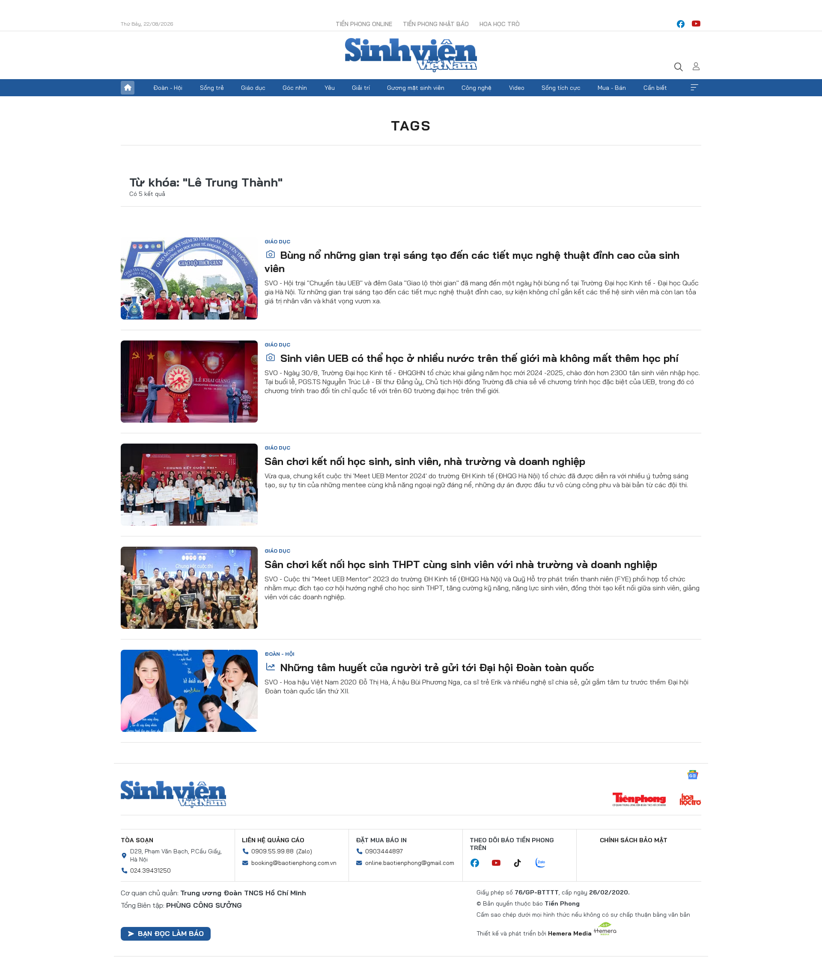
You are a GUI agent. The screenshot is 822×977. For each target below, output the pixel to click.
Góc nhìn (295, 88)
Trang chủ (127, 88)
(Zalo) (304, 851)
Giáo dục (253, 88)
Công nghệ (476, 88)
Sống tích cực (561, 88)
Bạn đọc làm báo (171, 933)
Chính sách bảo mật (633, 840)
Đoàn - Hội (167, 88)
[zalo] (545, 863)
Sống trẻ (212, 88)
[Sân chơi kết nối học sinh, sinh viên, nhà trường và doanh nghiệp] (189, 485)
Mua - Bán (612, 88)
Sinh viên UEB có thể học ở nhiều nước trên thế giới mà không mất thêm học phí (478, 358)
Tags (411, 125)
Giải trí (361, 88)
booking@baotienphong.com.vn (294, 863)
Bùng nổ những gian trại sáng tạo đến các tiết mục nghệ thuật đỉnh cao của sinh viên (472, 262)
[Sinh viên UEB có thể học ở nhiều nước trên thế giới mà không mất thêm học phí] (189, 381)
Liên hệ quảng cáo (273, 840)
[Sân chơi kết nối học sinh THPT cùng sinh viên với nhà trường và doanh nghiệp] (189, 588)
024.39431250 (150, 870)
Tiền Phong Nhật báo (436, 24)
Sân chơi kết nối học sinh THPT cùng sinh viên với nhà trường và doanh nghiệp (461, 564)
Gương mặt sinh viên (415, 88)
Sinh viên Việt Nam (173, 794)
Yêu (330, 88)
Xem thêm (694, 88)
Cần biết (655, 88)
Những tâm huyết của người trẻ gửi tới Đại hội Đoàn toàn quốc (435, 667)
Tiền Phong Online (364, 24)
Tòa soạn (137, 840)
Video (516, 88)
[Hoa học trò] (690, 800)
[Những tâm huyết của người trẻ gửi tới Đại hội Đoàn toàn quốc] (189, 691)
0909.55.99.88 (272, 851)
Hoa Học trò (500, 24)
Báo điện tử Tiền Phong (411, 55)
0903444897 (384, 851)
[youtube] (696, 24)
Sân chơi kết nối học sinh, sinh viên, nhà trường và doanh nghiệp (425, 461)
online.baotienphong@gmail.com (409, 863)
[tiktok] (521, 863)
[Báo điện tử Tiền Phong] (639, 800)
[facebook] (681, 24)
